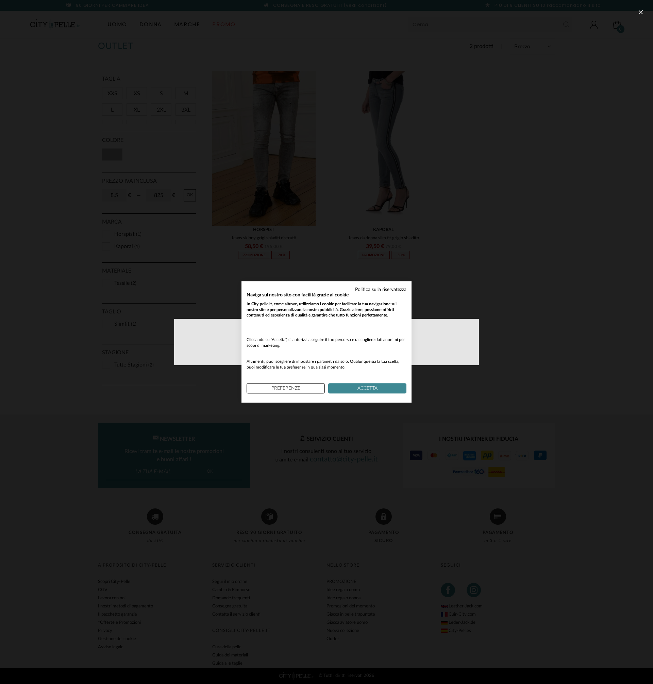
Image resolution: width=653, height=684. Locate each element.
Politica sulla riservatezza (380, 289)
